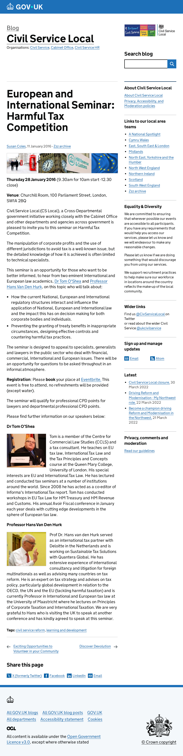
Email (98, 676)
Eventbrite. (91, 379)
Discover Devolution (95, 646)
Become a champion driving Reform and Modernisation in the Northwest (151, 413)
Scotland (136, 179)
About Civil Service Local (143, 95)
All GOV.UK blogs (22, 712)
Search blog (138, 53)
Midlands (136, 151)
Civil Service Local (50, 38)
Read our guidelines (139, 451)
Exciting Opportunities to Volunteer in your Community (35, 648)
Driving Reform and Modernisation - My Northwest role (152, 397)
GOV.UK (94, 712)
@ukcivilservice (149, 328)
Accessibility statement (61, 719)
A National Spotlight (144, 134)
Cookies (95, 719)
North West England (144, 168)
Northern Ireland (142, 174)
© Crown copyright (158, 742)
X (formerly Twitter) (27, 676)
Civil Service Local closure (149, 382)
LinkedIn (79, 676)
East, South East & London (149, 146)
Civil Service (39, 47)
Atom (160, 358)
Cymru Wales (139, 140)
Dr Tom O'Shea (67, 281)
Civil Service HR (87, 47)
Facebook (57, 676)
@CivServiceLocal (150, 314)
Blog (13, 28)
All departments (21, 719)
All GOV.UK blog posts (62, 712)
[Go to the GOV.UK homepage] (25, 7)
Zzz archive (62, 146)
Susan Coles (16, 146)
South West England (144, 185)
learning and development (66, 630)
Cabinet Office (62, 47)
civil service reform (30, 630)
